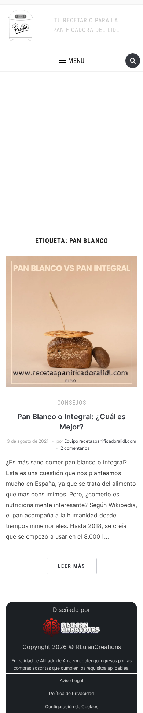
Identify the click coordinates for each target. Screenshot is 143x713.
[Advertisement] (71, 161)
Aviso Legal (71, 680)
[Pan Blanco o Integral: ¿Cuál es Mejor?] (72, 320)
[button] (71, 60)
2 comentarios (74, 448)
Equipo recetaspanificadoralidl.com (100, 441)
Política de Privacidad (71, 693)
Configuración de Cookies (71, 706)
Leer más (71, 566)
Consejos (71, 402)
